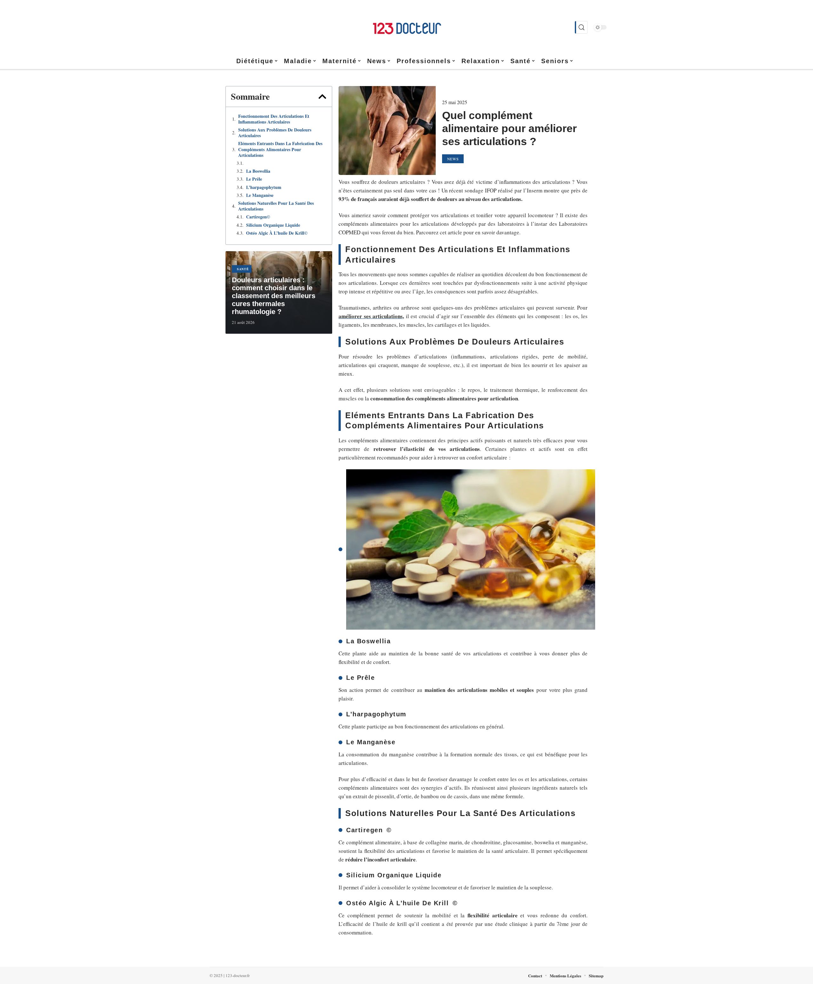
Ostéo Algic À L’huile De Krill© (276, 233)
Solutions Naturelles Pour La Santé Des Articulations (276, 206)
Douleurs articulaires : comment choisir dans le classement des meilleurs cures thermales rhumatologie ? (273, 296)
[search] (581, 27)
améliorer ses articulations (371, 316)
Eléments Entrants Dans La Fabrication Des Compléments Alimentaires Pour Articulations (280, 149)
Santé (243, 269)
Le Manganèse (259, 195)
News (453, 158)
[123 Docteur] (406, 27)
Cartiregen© (258, 217)
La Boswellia (258, 171)
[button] (322, 96)
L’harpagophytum (263, 187)
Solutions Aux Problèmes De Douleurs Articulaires (274, 132)
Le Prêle (254, 179)
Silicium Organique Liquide (273, 225)
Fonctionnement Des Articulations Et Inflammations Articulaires (273, 119)
